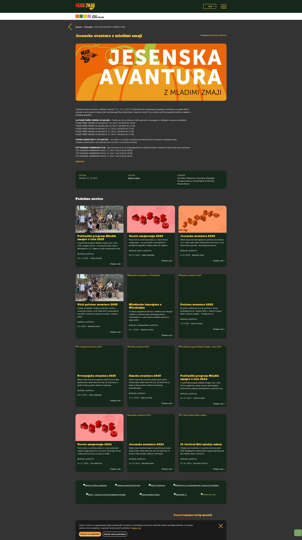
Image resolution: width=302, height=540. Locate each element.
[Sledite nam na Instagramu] (102, 514)
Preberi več (136, 528)
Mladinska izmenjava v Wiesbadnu (145, 306)
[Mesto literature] (157, 487)
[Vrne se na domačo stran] (85, 6)
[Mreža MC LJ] (180, 497)
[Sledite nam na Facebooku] (91, 514)
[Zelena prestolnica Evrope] (127, 487)
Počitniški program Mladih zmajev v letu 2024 (199, 377)
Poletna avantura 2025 (196, 304)
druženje (214, 35)
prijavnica (80, 161)
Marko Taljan (134, 178)
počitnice (222, 35)
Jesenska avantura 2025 (197, 236)
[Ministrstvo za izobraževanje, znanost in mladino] (196, 487)
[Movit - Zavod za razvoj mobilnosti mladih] (106, 497)
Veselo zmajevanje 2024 (94, 444)
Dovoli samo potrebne (115, 534)
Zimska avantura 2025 (145, 376)
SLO (210, 6)
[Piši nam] (114, 514)
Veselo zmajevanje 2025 (146, 236)
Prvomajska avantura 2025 (96, 376)
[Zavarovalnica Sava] (150, 497)
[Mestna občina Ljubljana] (95, 487)
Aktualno (88, 27)
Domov (79, 27)
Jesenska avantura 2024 (146, 444)
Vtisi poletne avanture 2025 (97, 304)
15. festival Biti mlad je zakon (201, 444)
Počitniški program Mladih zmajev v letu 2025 (96, 237)
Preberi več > (116, 264)
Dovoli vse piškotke (90, 534)
